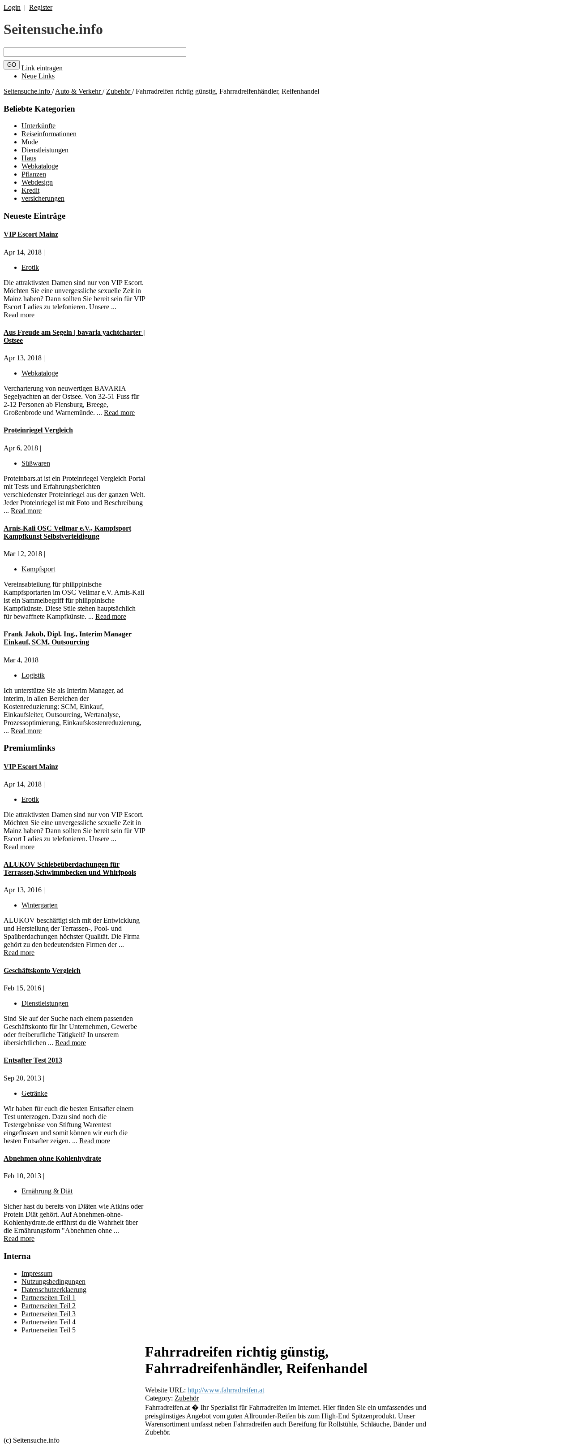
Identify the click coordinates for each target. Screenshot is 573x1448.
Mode (29, 142)
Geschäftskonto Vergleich (42, 970)
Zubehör (119, 91)
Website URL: (166, 1390)
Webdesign (37, 182)
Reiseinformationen (49, 134)
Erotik (30, 267)
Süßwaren (35, 463)
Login (12, 7)
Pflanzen (33, 174)
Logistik (33, 675)
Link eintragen (42, 68)
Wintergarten (39, 905)
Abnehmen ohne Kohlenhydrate (52, 1158)
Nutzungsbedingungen (53, 1281)
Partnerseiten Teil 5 (48, 1330)
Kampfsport (38, 569)
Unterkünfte (38, 126)
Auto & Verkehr (79, 91)
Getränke (34, 1093)
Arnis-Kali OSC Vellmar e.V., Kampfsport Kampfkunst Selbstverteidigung (67, 532)
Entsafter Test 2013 (33, 1060)
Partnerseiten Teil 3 (48, 1314)
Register (40, 7)
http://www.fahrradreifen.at (226, 1390)
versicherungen (42, 198)
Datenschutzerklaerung (53, 1289)
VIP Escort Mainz (31, 234)
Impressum (36, 1273)
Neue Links (38, 76)
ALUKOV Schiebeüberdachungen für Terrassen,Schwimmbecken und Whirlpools (70, 868)
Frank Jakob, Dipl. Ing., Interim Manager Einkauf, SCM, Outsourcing (68, 638)
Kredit (30, 190)
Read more (19, 315)
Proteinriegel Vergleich (38, 430)
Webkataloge (39, 166)
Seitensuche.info (53, 29)
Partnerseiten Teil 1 (48, 1297)
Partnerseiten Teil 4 (48, 1322)
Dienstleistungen (44, 150)
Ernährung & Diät (47, 1191)
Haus (28, 158)
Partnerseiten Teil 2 (48, 1306)
